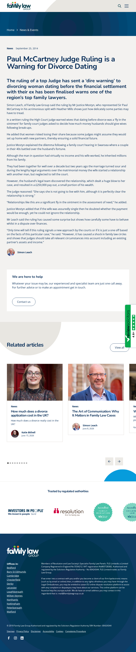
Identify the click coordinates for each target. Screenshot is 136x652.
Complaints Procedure (75, 631)
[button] (126, 6)
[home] (19, 6)
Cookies (59, 631)
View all (119, 347)
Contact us (24, 302)
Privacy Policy (22, 631)
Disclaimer (36, 631)
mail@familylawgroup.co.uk (71, 593)
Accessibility (48, 631)
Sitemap (10, 631)
